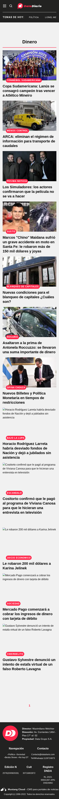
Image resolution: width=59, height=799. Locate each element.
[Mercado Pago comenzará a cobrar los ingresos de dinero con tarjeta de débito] (29, 588)
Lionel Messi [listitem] (49, 17)
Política (11, 754)
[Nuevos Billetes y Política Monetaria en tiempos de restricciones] (29, 372)
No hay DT (23, 757)
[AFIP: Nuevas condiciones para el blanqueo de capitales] (29, 272)
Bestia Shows (11, 757)
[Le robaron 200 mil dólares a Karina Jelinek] (29, 543)
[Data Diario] (29, 6)
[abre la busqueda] (10, 6)
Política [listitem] (31, 17)
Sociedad (21, 754)
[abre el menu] (5, 6)
